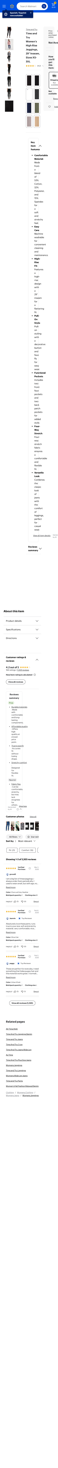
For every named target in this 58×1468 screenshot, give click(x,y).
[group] (38, 66)
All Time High (12, 1029)
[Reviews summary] (43, 66)
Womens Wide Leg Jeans (17, 1075)
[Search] (44, 6)
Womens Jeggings (14, 1065)
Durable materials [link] (19, 707)
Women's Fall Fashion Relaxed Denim (22, 1086)
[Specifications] (37, 629)
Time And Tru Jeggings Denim (19, 1034)
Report (36, 901)
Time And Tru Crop (14, 1044)
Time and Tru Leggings (16, 1070)
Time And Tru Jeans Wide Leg (18, 1049)
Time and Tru (31, 29)
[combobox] (32, 6)
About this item (14, 611)
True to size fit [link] (17, 746)
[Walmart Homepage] (12, 6)
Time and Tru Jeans (14, 1039)
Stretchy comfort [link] (19, 762)
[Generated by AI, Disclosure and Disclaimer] (18, 809)
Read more (10, 887)
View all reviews (15, 682)
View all (33, 816)
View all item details (41, 535)
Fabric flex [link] (16, 784)
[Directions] (37, 638)
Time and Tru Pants (14, 1081)
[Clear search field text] (40, 6)
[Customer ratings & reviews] (37, 658)
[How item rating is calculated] (34, 675)
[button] (33, 146)
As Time (9, 1055)
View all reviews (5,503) (22, 1003)
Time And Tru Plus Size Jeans (18, 1060)
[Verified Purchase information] (30, 868)
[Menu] (4, 6)
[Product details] (37, 621)
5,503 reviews (23, 670)
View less (23, 806)
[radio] (29, 80)
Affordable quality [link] (19, 726)
